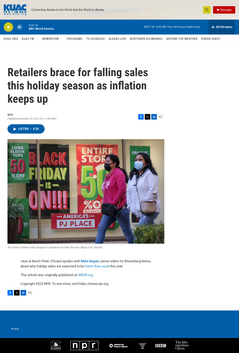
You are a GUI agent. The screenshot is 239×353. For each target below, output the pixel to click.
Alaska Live (117, 38)
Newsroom (50, 38)
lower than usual (97, 266)
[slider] (25, 27)
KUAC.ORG (11, 38)
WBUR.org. (86, 275)
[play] (8, 27)
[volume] (19, 27)
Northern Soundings (146, 38)
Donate (226, 10)
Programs (75, 38)
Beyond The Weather (182, 38)
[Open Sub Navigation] (36, 38)
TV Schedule (95, 38)
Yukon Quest (211, 38)
